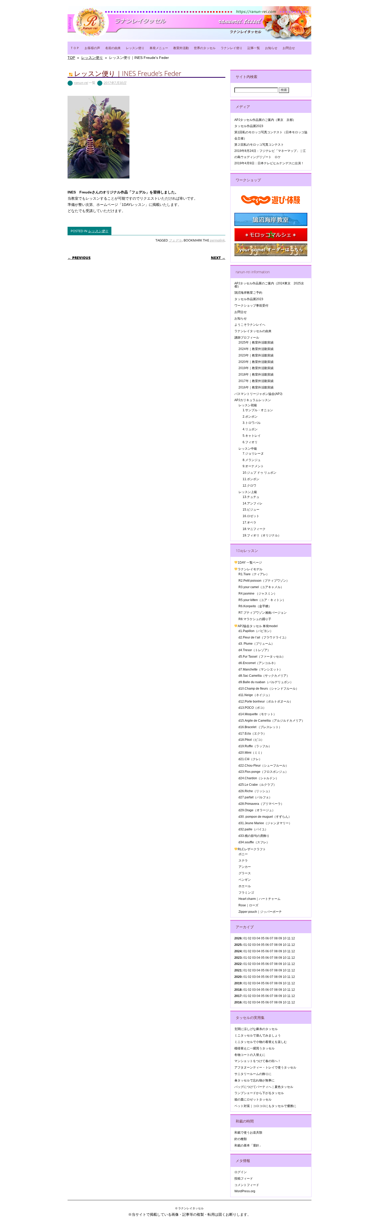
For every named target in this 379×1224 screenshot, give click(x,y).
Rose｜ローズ (248, 905)
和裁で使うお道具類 (248, 1132)
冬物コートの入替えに (249, 1055)
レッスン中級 (247, 448)
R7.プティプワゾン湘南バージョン (262, 612)
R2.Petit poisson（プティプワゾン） (263, 580)
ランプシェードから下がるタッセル (259, 1093)
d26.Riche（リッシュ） (254, 791)
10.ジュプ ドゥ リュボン (259, 472)
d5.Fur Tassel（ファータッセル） (261, 656)
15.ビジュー (251, 509)
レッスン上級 (247, 492)
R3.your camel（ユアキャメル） (261, 587)
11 (289, 945)
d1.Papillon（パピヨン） (255, 631)
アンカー (244, 867)
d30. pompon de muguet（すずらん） (264, 816)
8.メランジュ (252, 460)
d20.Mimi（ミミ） (251, 752)
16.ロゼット (251, 516)
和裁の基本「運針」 (248, 1145)
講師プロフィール (246, 337)
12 (293, 964)
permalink (217, 240)
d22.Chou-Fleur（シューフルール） (263, 765)
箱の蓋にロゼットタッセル (252, 1099)
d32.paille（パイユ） (253, 829)
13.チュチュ (251, 497)
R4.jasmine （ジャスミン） (257, 593)
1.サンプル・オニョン (258, 410)
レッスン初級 (247, 405)
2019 (238, 983)
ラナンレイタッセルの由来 (252, 331)
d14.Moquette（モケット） (257, 714)
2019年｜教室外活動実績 (256, 368)
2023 (238, 958)
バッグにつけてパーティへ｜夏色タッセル (263, 1087)
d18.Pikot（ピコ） (251, 740)
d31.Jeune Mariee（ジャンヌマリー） (265, 823)
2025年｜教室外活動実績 (256, 342)
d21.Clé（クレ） (250, 759)
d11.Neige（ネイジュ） (254, 695)
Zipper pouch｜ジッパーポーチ (260, 912)
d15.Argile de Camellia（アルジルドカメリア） (271, 720)
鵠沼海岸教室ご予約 (248, 292)
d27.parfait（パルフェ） (255, 797)
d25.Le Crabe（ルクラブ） (257, 784)
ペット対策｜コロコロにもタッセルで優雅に (265, 1106)
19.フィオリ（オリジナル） (262, 535)
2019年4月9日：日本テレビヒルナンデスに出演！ (269, 163)
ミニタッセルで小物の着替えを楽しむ (260, 1042)
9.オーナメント (253, 466)
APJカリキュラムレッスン (252, 400)
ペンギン (244, 880)
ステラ (243, 860)
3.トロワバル (252, 423)
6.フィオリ (250, 442)
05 (263, 938)
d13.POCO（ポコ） (252, 708)
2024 (238, 951)
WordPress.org (244, 1191)
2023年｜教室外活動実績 (256, 355)
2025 (238, 945)
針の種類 (240, 1139)
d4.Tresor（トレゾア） (254, 650)
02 (249, 938)
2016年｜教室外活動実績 (256, 387)
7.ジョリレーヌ (253, 453)
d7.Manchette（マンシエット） (260, 669)
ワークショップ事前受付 (251, 305)
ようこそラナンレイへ (249, 324)
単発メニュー (159, 48)
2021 (238, 970)
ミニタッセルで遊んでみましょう (257, 1035)
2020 (238, 977)
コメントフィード (246, 1185)
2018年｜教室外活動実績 (256, 374)
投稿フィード (243, 1178)
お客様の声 (92, 48)
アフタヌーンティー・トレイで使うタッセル (265, 1067)
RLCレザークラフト (252, 849)
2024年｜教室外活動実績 (256, 349)
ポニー (243, 854)
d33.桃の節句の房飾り (253, 836)
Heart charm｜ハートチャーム (259, 899)
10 (284, 945)
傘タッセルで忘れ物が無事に (254, 1080)
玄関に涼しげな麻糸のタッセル (256, 1029)
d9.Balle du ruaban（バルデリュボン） (265, 682)
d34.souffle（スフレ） (253, 842)
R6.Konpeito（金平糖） (254, 606)
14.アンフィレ (252, 503)
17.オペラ (249, 522)
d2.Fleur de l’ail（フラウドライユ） (263, 637)
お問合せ (289, 48)
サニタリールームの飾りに (252, 1074)
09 (280, 945)
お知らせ (271, 48)
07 (271, 951)
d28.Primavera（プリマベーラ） (261, 804)
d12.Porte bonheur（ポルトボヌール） (265, 701)
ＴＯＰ (74, 48)
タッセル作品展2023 (248, 126)
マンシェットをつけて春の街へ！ (257, 1061)
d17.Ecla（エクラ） (252, 733)
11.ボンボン (251, 479)
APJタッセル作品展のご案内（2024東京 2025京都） (269, 285)
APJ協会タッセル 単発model (258, 626)
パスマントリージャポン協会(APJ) (258, 394)
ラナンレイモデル (250, 569)
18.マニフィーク (254, 529)
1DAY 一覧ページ (250, 562)
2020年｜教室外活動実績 (256, 362)
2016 (238, 1002)
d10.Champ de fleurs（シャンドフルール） (268, 688)
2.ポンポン (250, 416)
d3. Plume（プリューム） (256, 643)
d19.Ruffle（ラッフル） (254, 746)
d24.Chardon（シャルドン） (258, 778)
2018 (238, 990)
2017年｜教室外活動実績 (256, 381)
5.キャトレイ (252, 436)
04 (258, 938)
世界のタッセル (205, 48)
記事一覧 (254, 48)
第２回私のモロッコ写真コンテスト (259, 144)
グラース (244, 873)
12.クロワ (249, 485)
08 (276, 945)
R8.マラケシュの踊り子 (254, 619)
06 (267, 945)
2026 (238, 938)
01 (245, 938)
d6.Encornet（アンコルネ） (257, 663)
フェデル (175, 240)
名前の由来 (113, 48)
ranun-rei (81, 82)
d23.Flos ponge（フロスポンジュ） (263, 772)
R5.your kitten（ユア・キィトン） (262, 600)
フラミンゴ (246, 892)
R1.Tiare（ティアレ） (253, 574)
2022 (238, 964)
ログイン (240, 1172)
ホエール (244, 886)
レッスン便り (135, 48)
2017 (238, 996)
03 (254, 958)
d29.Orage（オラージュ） (256, 810)
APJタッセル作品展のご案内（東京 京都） (265, 120)
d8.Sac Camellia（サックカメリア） (264, 675)
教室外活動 (181, 48)
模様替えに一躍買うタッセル (254, 1048)
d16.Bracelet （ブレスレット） (260, 727)
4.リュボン (250, 429)
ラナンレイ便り (231, 48)
